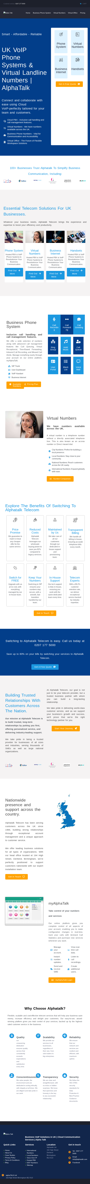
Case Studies (10, 1155)
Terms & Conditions (12, 1160)
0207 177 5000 (20, 4)
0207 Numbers (32, 1163)
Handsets (77, 69)
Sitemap (30, 1165)
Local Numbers (32, 1155)
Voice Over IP (32, 1158)
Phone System (61, 45)
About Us (8, 1153)
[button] (69, 84)
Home (7, 1150)
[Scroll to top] (86, 1179)
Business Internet (61, 70)
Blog (6, 1162)
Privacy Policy (10, 1158)
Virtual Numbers (78, 45)
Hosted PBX (31, 1160)
